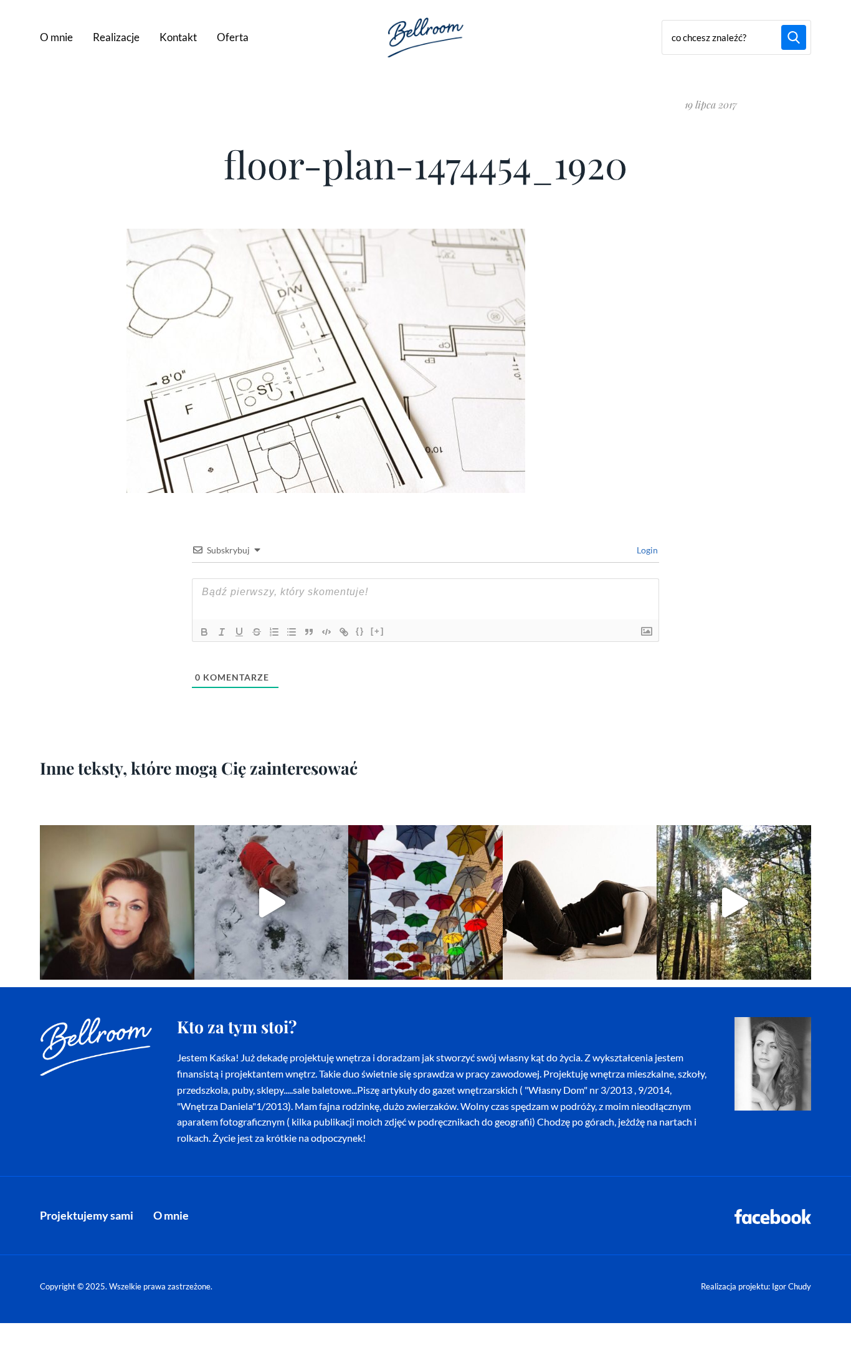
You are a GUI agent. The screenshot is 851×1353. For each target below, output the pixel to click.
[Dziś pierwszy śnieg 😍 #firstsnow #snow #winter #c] (271, 902)
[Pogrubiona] (204, 631)
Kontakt (178, 37)
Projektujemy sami (86, 1215)
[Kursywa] (222, 631)
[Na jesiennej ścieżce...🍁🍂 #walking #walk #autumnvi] (734, 902)
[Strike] (256, 631)
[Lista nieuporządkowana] (291, 631)
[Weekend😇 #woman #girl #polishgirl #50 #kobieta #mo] (580, 902)
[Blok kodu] (326, 631)
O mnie (56, 37)
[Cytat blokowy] (309, 631)
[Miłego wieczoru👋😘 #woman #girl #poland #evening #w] (117, 902)
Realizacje (116, 37)
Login (646, 550)
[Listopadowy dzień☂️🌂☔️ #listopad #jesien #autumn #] (425, 902)
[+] (377, 631)
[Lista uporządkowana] (274, 631)
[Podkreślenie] (239, 631)
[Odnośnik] (344, 631)
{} (360, 631)
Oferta (233, 37)
